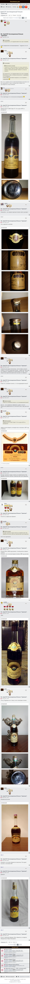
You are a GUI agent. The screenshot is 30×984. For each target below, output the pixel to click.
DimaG (2, 101)
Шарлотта (14, 965)
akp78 (4, 20)
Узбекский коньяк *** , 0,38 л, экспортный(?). (15, 968)
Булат (14, 950)
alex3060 (5, 602)
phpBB (12, 979)
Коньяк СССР (8, 949)
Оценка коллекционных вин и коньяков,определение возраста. (13, 952)
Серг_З (2, 867)
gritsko (5, 50)
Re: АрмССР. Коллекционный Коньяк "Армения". (12, 34)
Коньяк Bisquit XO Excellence (12, 964)
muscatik (4, 410)
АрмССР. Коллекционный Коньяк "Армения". (11, 12)
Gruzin (5, 503)
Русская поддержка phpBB (15, 980)
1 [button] (21, 18)
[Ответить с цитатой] (26, 21)
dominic (6, 203)
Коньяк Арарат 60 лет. (10, 959)
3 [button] (24, 18)
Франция (13, 966)
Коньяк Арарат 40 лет (10, 954)
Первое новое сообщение (8, 17)
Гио (4, 87)
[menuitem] (3, 4)
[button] (19, 18)
